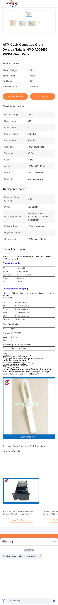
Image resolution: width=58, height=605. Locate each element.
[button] (7, 496)
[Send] (54, 601)
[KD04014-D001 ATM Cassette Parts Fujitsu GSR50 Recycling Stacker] (21, 491)
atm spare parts (16, 446)
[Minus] (54, 541)
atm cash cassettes (35, 446)
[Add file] (3, 601)
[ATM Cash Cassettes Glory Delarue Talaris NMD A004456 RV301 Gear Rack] (29, 14)
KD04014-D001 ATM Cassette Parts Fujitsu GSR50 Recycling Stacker (18, 512)
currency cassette (12, 451)
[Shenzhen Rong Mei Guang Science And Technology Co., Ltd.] (12, 4)
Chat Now (41, 96)
